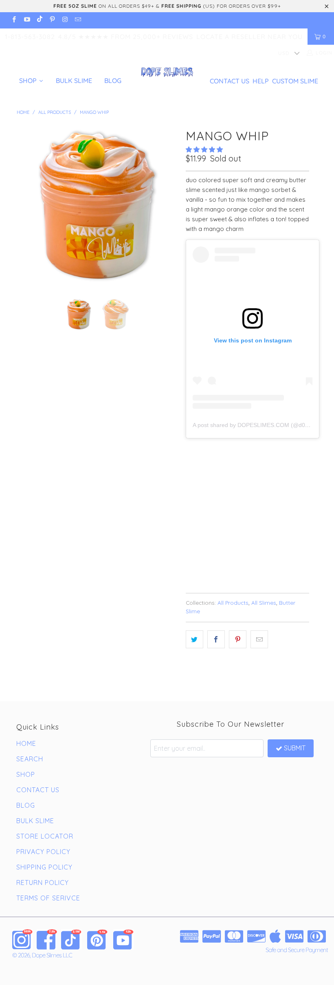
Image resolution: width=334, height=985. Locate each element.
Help (261, 81)
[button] (204, 149)
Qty (191, 498)
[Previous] (25, 205)
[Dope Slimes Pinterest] (97, 939)
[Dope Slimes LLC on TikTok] (39, 20)
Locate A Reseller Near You (249, 37)
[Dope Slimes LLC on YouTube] (26, 20)
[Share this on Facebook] (216, 639)
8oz (218, 475)
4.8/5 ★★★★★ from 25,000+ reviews (125, 37)
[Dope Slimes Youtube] (123, 939)
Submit (294, 748)
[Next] (169, 205)
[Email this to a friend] (259, 639)
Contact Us (229, 81)
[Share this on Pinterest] (237, 639)
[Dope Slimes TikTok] (71, 939)
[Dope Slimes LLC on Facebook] (13, 20)
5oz (195, 475)
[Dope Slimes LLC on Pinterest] (51, 20)
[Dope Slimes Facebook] (47, 939)
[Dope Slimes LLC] (166, 73)
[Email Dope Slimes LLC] (77, 20)
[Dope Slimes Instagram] (22, 939)
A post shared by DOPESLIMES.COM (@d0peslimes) (261, 425)
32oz (241, 475)
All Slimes (263, 602)
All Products (233, 602)
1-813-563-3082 (30, 37)
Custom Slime (295, 81)
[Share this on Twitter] (194, 639)
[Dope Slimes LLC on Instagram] (64, 20)
